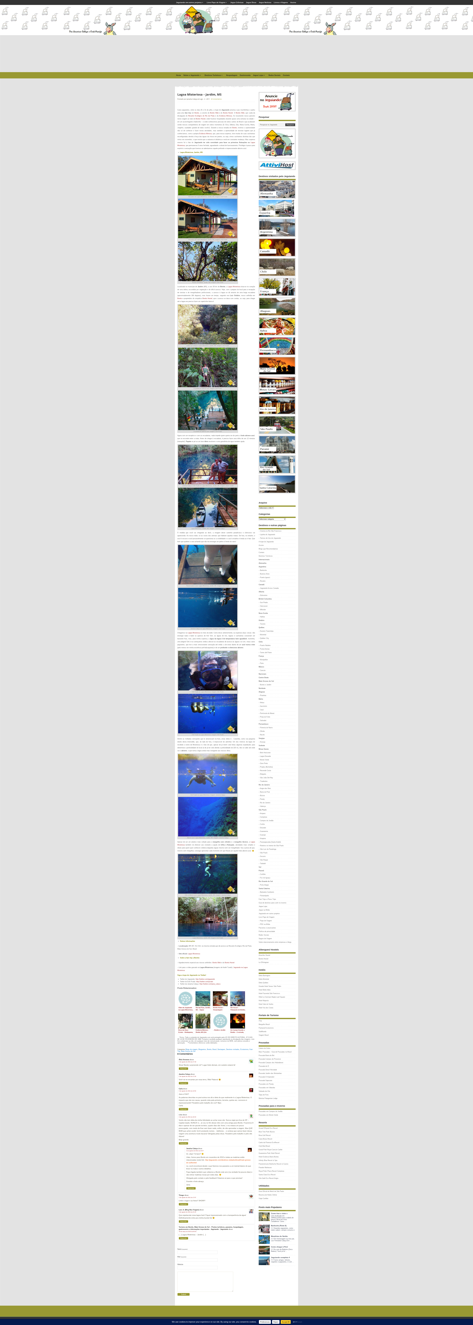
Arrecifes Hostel (264, 955)
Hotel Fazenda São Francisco (269, 993)
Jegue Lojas (259, 75)
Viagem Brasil (264, 1035)
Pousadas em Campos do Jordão (270, 1111)
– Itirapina (262, 838)
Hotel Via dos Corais (266, 1008)
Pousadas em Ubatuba (267, 1088)
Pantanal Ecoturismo (266, 1028)
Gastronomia (245, 75)
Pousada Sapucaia (265, 1080)
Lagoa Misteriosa (234, 287)
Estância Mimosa (225, 116)
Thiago (181, 1195)
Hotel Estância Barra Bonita (269, 1157)
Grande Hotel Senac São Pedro (270, 986)
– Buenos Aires (264, 574)
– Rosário (262, 581)
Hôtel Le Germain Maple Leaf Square (272, 997)
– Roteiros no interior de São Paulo (271, 846)
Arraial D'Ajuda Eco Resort (268, 1128)
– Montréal (262, 635)
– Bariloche (263, 570)
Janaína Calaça (184, 1074)
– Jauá (261, 710)
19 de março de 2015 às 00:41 (187, 1231)
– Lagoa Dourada (265, 756)
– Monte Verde (264, 760)
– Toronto (262, 624)
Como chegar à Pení (279, 1247)
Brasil (214, 1049)
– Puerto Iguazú (264, 577)
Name (182, 1249)
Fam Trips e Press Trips (267, 899)
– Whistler (262, 610)
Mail (181, 1257)
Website (180, 1264)
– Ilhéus (261, 702)
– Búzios (262, 795)
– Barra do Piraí (264, 792)
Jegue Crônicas (237, 2)
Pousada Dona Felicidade (268, 1070)
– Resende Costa (265, 770)
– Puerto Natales (265, 645)
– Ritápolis (262, 774)
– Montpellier (263, 660)
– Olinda (262, 731)
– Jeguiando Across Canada (269, 588)
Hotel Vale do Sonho (266, 1004)
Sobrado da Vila (264, 1091)
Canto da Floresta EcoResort (269, 1142)
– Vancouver (263, 606)
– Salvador (262, 720)
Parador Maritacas (265, 1167)
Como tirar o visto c (279, 1213)
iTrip (260, 1021)
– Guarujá (262, 835)
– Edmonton (263, 595)
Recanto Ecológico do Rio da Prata (201, 116)
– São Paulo (263, 853)
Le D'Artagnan (264, 962)
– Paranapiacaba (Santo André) (270, 842)
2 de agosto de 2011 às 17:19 (187, 1062)
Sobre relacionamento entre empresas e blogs (275, 942)
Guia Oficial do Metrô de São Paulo (271, 1191)
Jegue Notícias (265, 2)
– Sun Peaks (263, 602)
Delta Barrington (264, 975)
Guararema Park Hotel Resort (269, 1153)
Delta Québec (263, 983)
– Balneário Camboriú (266, 892)
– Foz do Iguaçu (264, 878)
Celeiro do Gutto (264, 1048)
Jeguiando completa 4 (280, 1257)
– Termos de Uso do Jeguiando (270, 538)
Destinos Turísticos (213, 75)
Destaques (221, 1049)
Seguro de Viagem (265, 938)
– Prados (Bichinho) (266, 767)
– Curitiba (262, 874)
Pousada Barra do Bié (266, 1055)
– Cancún (262, 670)
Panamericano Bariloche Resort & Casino (273, 1164)
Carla (181, 1089)
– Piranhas (262, 695)
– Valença (262, 806)
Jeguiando (189, 20)
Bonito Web (214, 113)
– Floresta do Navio (266, 728)
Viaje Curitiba (263, 1198)
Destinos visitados (232, 1049)
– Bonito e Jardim (265, 685)
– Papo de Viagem (265, 921)
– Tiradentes (263, 781)
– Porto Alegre (264, 885)
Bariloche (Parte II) (279, 1226)
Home (178, 75)
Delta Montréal (264, 979)
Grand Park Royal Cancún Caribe (270, 1150)
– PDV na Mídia (264, 924)
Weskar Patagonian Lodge (268, 1098)
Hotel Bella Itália (264, 990)
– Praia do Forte (264, 717)
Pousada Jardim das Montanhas (270, 1073)
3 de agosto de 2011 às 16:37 (195, 1150)
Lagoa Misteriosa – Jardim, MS (199, 94)
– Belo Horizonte (264, 753)
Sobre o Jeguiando (192, 75)
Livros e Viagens (281, 2)
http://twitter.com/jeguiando (205, 979)
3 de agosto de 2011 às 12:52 (187, 1091)
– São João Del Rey (266, 778)
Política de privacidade (267, 931)
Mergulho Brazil (264, 1024)
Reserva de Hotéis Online (268, 1195)
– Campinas (263, 817)
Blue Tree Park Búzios (267, 1132)
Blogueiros (202, 1049)
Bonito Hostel (228, 113)
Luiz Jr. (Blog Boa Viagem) (189, 1210)
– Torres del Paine (265, 652)
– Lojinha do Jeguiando (267, 534)
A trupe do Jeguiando (266, 542)
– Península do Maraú (266, 713)
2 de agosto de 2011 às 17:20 (187, 1076)
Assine (293, 2)
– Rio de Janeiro (264, 803)
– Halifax (262, 617)
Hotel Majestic (264, 1000)
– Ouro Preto (263, 763)
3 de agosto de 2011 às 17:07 (187, 1197)
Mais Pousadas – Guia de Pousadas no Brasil (275, 1052)
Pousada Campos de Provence (270, 1059)
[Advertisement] (236, 53)
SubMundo (262, 1031)
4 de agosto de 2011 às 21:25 (187, 1212)
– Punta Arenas (264, 649)
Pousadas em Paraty (266, 1084)
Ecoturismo (244, 1049)
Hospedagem (231, 75)
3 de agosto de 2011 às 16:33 (187, 1117)
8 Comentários (216, 99)
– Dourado (262, 828)
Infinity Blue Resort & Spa (268, 1160)
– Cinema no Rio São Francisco (270, 531)
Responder (183, 1068)
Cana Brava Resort (265, 1139)
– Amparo (262, 813)
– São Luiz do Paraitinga (267, 849)
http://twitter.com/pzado (204, 981)
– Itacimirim (263, 706)
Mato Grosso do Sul (188, 1051)
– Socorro (262, 856)
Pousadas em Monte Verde (268, 1115)
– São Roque (263, 860)
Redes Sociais (274, 75)
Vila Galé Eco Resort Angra (268, 1178)
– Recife (262, 735)
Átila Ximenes (184, 1060)
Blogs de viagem (191, 1049)
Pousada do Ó (264, 1066)
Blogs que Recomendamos (268, 549)
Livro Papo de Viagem (217, 2)
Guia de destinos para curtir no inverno (272, 903)
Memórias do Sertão (279, 1236)
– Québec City (264, 638)
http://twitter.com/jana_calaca (209, 984)
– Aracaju (262, 742)
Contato (286, 75)
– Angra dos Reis (265, 788)
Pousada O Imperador (266, 1077)
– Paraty (262, 799)
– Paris (261, 663)
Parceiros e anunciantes (267, 928)
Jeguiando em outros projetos (189, 2)
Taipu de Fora (263, 1095)
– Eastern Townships (266, 631)
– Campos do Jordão (266, 820)
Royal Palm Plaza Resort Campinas (271, 1171)
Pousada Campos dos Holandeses (271, 1063)
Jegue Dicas (251, 2)
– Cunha (262, 824)
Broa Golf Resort (265, 1135)
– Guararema (263, 831)
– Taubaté (262, 863)
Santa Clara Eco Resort (267, 1175)
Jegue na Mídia (264, 910)
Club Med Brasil (264, 1146)
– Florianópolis (264, 896)
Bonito (196, 113)
